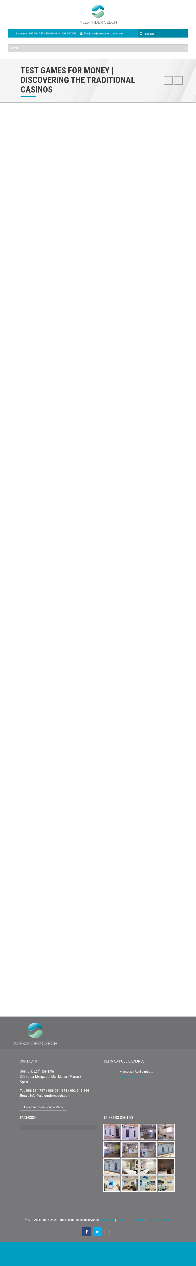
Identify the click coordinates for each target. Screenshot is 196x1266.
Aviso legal (107, 1219)
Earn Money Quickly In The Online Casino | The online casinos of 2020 (66, 607)
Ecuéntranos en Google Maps (43, 1107)
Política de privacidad (131, 1219)
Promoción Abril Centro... (136, 1071)
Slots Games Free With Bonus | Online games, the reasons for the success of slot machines (82, 360)
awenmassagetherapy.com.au (36, 304)
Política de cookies (159, 1219)
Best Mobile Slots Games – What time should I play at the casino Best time (69, 732)
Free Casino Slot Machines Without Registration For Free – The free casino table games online (85, 806)
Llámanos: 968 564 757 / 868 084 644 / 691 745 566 (46, 33)
